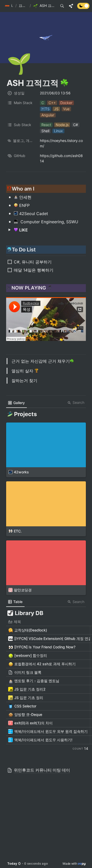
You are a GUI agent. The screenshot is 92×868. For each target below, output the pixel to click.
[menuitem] (16, 403)
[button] (9, 6)
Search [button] (78, 402)
